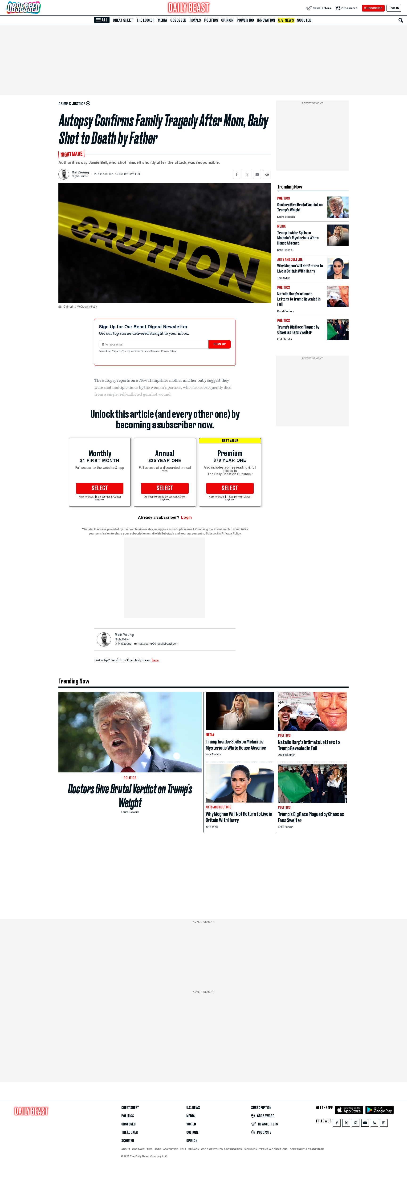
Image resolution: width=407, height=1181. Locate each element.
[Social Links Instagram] (355, 1124)
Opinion (227, 20)
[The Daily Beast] (189, 8)
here (155, 660)
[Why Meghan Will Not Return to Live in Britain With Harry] (338, 278)
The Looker (145, 20)
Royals (195, 20)
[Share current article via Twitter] (247, 174)
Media (162, 20)
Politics (211, 20)
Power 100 (245, 20)
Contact (138, 1149)
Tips (150, 1149)
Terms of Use (148, 351)
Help (183, 1149)
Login (186, 517)
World (191, 1124)
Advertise (170, 1149)
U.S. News (286, 20)
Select (100, 488)
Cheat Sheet (123, 20)
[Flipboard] (383, 1124)
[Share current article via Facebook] (237, 174)
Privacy (193, 1149)
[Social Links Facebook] (337, 1124)
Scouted (304, 20)
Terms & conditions (273, 1149)
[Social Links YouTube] (365, 1124)
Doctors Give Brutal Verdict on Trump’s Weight (130, 795)
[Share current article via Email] (257, 174)
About (125, 1149)
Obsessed (178, 20)
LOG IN (394, 8)
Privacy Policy (169, 351)
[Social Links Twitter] (346, 1124)
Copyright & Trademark (307, 1149)
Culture (192, 1132)
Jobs (158, 1149)
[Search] (401, 20)
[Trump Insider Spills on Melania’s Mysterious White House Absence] (338, 244)
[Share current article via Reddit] (267, 174)
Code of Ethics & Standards (221, 1149)
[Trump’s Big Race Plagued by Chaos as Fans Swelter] (338, 339)
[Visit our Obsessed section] (39, 8)
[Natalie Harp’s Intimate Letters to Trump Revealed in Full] (338, 306)
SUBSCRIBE (373, 8)
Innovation (266, 20)
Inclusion (250, 1149)
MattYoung (124, 644)
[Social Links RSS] (374, 1124)
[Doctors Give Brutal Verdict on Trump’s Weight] (338, 216)
